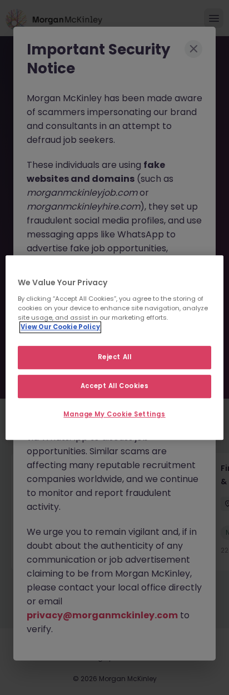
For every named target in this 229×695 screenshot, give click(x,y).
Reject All (115, 357)
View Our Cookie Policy (60, 326)
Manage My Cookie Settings (114, 414)
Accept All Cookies (114, 385)
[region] (114, 347)
